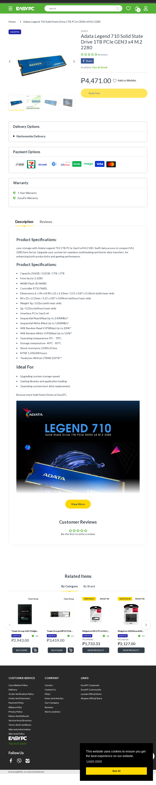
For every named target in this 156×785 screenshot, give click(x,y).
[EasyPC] (25, 8)
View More (78, 504)
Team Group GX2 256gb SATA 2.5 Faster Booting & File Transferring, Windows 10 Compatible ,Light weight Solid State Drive (24, 631)
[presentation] (9, 625)
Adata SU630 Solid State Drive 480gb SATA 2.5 (131, 693)
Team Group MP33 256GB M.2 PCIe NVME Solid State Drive (60, 631)
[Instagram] (27, 761)
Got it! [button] (116, 770)
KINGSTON (104, 599)
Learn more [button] (94, 761)
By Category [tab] (69, 586)
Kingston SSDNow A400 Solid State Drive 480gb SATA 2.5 (131, 631)
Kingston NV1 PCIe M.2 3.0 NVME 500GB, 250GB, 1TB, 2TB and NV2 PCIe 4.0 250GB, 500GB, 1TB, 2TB (95, 631)
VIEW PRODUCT (95, 650)
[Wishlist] (128, 8)
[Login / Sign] (145, 8)
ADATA (84, 30)
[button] (10, 8)
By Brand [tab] (89, 586)
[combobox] (83, 8)
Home (12, 21)
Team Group (33, 599)
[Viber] (19, 761)
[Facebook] (11, 761)
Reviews (46, 222)
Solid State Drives (43, 394)
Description (24, 222)
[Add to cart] (35, 650)
